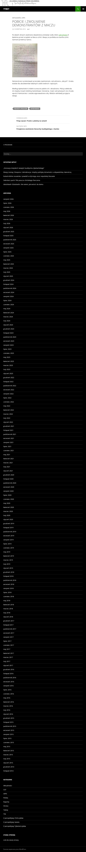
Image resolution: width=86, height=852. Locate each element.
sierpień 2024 (8, 296)
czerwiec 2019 (8, 548)
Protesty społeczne (20, 108)
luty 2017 (6, 661)
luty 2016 (6, 710)
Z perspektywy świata (11, 822)
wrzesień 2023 (8, 341)
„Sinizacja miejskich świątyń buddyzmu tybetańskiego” (23, 168)
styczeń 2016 (8, 714)
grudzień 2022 (8, 377)
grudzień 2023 (8, 329)
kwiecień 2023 (8, 361)
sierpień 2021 (8, 442)
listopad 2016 (8, 673)
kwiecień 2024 (8, 313)
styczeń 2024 (8, 325)
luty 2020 (6, 515)
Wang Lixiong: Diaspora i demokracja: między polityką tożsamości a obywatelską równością (37, 172)
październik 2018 (9, 580)
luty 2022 (6, 418)
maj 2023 (6, 357)
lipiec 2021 (7, 446)
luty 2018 (6, 613)
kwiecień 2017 (8, 653)
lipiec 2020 (7, 495)
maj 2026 (6, 211)
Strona (5, 806)
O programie (7, 145)
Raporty (6, 802)
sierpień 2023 (8, 345)
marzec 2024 (8, 317)
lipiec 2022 (7, 398)
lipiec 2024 (7, 300)
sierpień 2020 (8, 491)
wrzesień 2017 (8, 633)
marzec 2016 (8, 706)
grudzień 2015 (8, 718)
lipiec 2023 (7, 349)
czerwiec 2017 (8, 645)
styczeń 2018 (8, 617)
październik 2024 (9, 288)
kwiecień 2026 (8, 215)
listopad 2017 (8, 625)
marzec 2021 (8, 463)
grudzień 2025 (8, 231)
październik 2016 (9, 678)
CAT (4, 790)
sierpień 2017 (8, 637)
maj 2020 (6, 503)
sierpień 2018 (8, 588)
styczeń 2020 (8, 519)
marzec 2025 (8, 268)
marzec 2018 (8, 609)
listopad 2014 (8, 771)
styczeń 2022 (8, 422)
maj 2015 (6, 746)
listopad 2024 (8, 284)
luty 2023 (6, 369)
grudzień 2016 (8, 669)
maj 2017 (6, 649)
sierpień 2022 (8, 394)
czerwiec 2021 (8, 450)
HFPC (23, 18)
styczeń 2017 (8, 665)
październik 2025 (9, 240)
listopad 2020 (8, 479)
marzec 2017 (8, 657)
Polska (5, 798)
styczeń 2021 (8, 471)
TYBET (6, 9)
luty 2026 (6, 223)
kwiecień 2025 (8, 264)
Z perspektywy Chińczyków (13, 818)
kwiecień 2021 (8, 459)
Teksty (5, 810)
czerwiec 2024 (8, 304)
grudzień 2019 (8, 523)
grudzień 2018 (8, 572)
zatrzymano (63, 35)
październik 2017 (9, 629)
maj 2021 (6, 454)
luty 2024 (6, 321)
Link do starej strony (11, 840)
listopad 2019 (8, 527)
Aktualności (16, 18)
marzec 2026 (8, 219)
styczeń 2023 (8, 373)
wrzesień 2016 (8, 682)
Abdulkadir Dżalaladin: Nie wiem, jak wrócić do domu (23, 184)
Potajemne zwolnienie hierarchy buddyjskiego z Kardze (37, 127)
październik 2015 (9, 726)
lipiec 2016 (7, 690)
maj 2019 (6, 552)
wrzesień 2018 (8, 584)
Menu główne (83, 9)
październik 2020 (9, 483)
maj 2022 (6, 406)
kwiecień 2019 (8, 556)
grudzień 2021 (8, 426)
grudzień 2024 (8, 280)
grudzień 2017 (8, 621)
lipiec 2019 (7, 544)
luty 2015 (6, 759)
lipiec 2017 (7, 641)
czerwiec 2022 (8, 402)
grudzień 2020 (8, 475)
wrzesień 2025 (8, 244)
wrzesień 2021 (8, 438)
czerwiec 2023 (8, 353)
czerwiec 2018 (8, 596)
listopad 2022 (8, 381)
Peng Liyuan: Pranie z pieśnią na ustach (31, 119)
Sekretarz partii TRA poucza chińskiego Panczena (21, 180)
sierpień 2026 (8, 199)
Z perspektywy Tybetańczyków (14, 826)
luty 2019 (6, 564)
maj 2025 (6, 260)
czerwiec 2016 (8, 694)
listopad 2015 (8, 722)
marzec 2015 (8, 755)
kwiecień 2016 (8, 702)
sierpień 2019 (8, 540)
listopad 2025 (8, 236)
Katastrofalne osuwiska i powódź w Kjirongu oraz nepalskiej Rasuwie (29, 176)
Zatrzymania (35, 108)
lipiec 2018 (7, 592)
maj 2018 (6, 600)
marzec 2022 (8, 414)
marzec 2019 (8, 560)
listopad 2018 (8, 576)
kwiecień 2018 (8, 605)
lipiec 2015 (7, 738)
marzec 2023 (8, 365)
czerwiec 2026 (8, 207)
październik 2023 (9, 337)
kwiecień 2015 (8, 750)
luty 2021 (6, 467)
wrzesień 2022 (8, 390)
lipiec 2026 (7, 203)
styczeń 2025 (8, 276)
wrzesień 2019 (8, 536)
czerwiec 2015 (8, 742)
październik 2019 (9, 532)
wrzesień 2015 (8, 730)
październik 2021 (9, 434)
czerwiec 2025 (8, 256)
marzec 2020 (8, 511)
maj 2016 (6, 698)
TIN (4, 814)
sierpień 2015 (8, 734)
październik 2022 (9, 386)
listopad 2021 (8, 430)
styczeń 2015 (8, 763)
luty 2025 (6, 272)
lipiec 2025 (7, 252)
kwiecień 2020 (8, 507)
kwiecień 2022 (8, 410)
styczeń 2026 (8, 227)
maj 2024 (6, 309)
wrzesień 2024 (8, 292)
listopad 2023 (8, 333)
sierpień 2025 (8, 248)
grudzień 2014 (8, 767)
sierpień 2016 (8, 686)
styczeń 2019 (8, 568)
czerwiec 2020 (8, 499)
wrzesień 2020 (8, 487)
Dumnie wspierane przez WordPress (14, 849)
